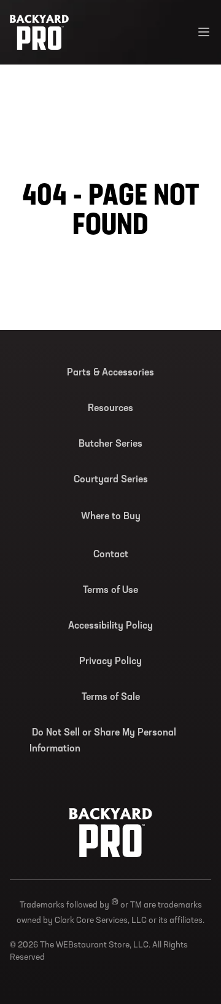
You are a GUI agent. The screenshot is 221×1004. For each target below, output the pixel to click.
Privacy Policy (110, 662)
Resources (110, 409)
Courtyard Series (111, 480)
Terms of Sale (111, 697)
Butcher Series (110, 444)
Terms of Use (110, 590)
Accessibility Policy (110, 626)
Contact (110, 555)
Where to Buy (111, 517)
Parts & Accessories (110, 373)
